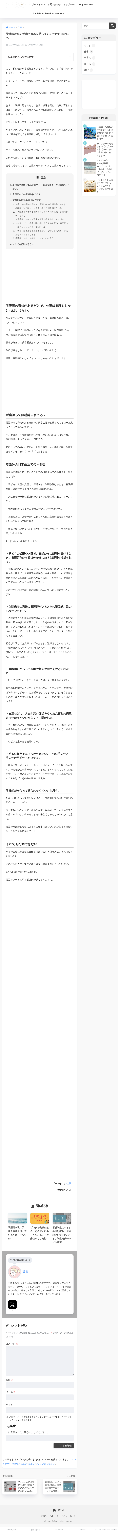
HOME (60, 1510)
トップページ (69, 4)
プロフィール (38, 4)
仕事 (68, 1183)
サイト (9, 1404)
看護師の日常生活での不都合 (27, 199)
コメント (12, 1344)
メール (11, 1392)
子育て (89, 57)
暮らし (89, 64)
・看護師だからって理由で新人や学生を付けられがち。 (40, 219)
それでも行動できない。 (24, 244)
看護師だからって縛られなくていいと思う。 (35, 238)
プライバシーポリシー (67, 1516)
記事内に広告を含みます (21, 57)
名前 (9, 1380)
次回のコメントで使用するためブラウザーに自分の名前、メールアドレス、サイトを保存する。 (40, 1418)
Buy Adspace (86, 4)
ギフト (89, 45)
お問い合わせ (54, 4)
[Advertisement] (39, 275)
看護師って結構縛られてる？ (27, 194)
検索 (112, 26)
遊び (88, 70)
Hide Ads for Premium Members (48, 13)
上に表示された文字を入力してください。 (28, 1432)
